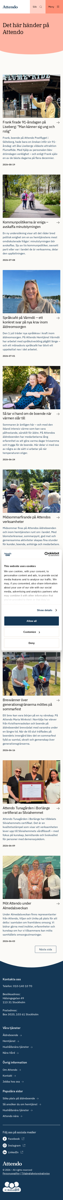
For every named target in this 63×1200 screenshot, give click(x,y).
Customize (29, 631)
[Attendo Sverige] (10, 6)
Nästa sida (45, 949)
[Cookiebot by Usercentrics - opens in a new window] (45, 554)
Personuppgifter (11, 1173)
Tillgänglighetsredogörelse (36, 1173)
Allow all (32, 620)
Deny (32, 642)
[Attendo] (12, 1163)
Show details (44, 610)
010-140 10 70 (22, 986)
